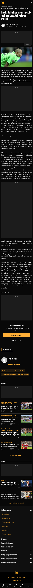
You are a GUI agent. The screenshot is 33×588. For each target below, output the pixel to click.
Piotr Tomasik (14, 24)
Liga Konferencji (6, 530)
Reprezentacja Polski (8, 522)
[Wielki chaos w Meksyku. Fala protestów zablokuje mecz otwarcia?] (16, 495)
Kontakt (19, 577)
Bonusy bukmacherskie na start (8, 563)
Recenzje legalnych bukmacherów (9, 555)
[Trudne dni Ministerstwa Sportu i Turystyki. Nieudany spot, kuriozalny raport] (16, 484)
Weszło (9, 6)
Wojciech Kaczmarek (23, 374)
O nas (8, 577)
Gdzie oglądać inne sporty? (7, 547)
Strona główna (4, 6)
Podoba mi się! (17, 335)
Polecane (3, 480)
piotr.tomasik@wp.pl (14, 364)
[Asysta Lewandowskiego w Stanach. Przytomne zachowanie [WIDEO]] (16, 446)
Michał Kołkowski (3, 487)
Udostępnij (8, 349)
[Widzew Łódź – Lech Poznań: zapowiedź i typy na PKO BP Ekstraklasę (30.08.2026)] (16, 420)
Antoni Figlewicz (3, 449)
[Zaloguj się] (31, 3)
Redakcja (13, 577)
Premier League (6, 534)
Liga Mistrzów (6, 526)
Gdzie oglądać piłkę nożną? (7, 543)
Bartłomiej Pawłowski (7, 370)
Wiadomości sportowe (6, 510)
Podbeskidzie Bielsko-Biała (9, 374)
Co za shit (18, 341)
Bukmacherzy (4, 551)
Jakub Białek (4, 498)
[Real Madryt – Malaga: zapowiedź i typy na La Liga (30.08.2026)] (16, 406)
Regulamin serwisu (16, 580)
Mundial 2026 (4, 492)
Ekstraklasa (5, 514)
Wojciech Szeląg (3, 411)
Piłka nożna (4, 539)
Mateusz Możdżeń (19, 370)
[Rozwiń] (30, 510)
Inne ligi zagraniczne (6, 442)
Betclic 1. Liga (6, 518)
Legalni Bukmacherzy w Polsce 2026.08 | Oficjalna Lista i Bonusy (9, 403)
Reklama (24, 577)
